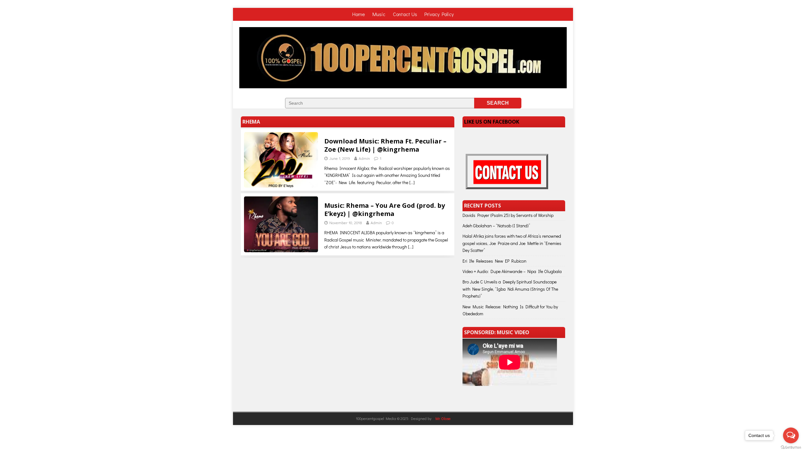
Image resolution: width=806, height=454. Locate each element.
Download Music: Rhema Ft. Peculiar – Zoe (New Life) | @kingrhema (385, 145)
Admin (364, 158)
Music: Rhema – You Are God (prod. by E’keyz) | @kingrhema (384, 209)
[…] (412, 182)
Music (379, 14)
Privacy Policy (439, 14)
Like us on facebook (491, 121)
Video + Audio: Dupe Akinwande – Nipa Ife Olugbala (512, 271)
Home (359, 14)
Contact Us (405, 14)
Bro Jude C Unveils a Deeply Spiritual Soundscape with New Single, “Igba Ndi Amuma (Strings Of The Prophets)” (510, 289)
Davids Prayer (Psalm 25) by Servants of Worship (508, 215)
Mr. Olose (443, 418)
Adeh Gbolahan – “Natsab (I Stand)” (496, 226)
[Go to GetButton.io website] (791, 447)
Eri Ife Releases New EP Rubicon (494, 261)
